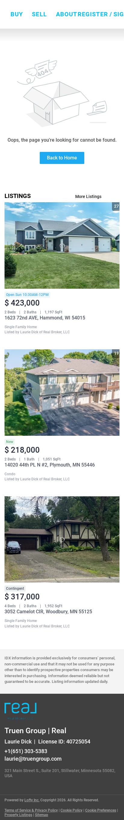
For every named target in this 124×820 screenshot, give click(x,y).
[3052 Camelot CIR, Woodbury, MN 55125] (62, 539)
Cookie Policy (71, 810)
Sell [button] (39, 14)
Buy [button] (17, 14)
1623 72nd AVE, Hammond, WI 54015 (45, 318)
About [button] (66, 14)
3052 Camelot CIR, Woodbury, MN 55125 (48, 611)
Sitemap (41, 815)
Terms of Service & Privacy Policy (31, 810)
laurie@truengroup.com (33, 759)
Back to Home (62, 158)
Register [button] (93, 14)
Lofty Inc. (31, 800)
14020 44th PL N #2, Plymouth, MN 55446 (50, 465)
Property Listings (18, 815)
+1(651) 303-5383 (26, 751)
